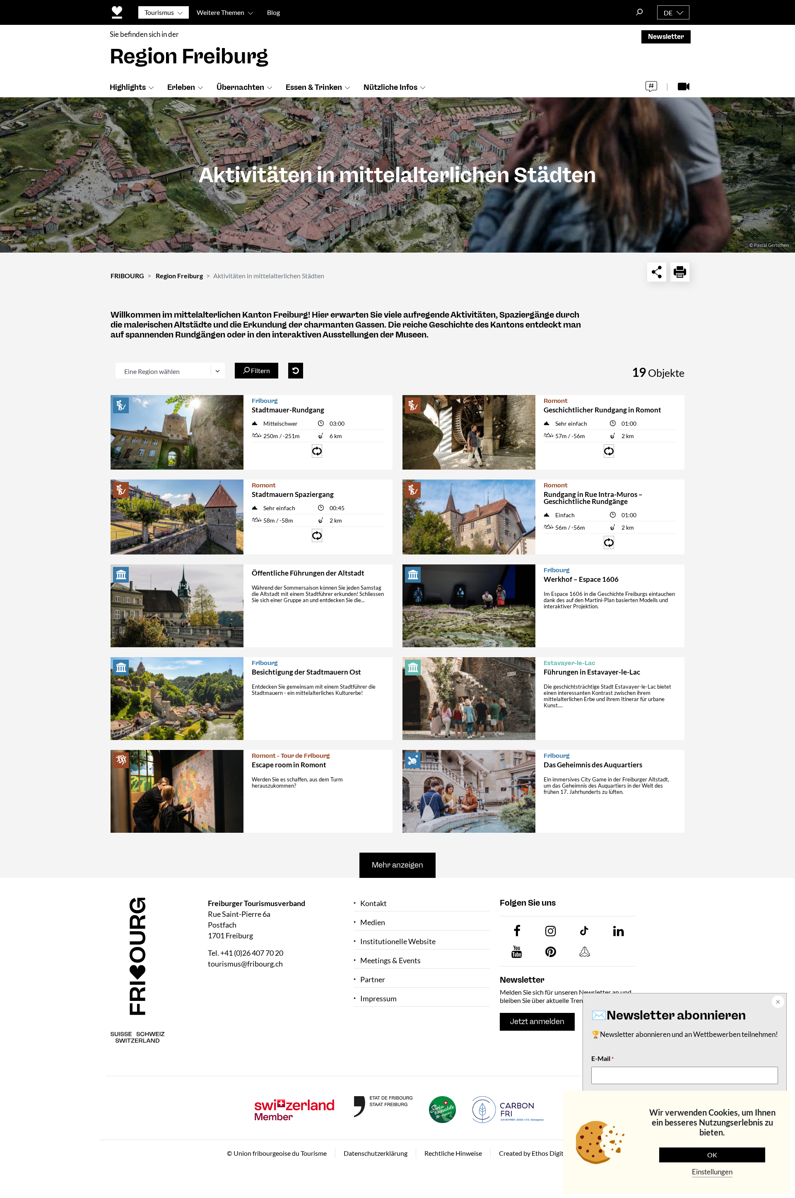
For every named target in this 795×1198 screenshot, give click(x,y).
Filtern (260, 370)
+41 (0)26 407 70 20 (251, 952)
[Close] (777, 1002)
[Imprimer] (679, 272)
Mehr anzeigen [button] (397, 865)
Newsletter (666, 37)
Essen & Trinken (314, 87)
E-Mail (602, 1058)
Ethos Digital (550, 1153)
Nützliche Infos (390, 87)
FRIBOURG (127, 276)
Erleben (181, 87)
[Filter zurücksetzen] (295, 370)
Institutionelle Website (398, 941)
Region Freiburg (179, 276)
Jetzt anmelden (537, 1021)
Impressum (378, 998)
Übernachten (240, 87)
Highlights (128, 87)
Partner (372, 979)
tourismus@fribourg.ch (245, 963)
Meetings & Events (390, 960)
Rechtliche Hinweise (453, 1153)
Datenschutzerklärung (375, 1153)
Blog (273, 12)
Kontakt (373, 903)
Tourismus (159, 12)
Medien (372, 922)
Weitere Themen (220, 12)
